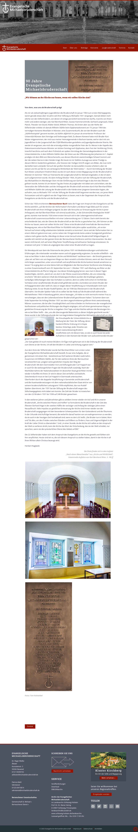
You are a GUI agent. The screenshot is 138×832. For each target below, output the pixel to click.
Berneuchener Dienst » (20, 804)
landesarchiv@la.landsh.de (61, 810)
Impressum (77, 829)
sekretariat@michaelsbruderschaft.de (25, 790)
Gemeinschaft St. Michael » (22, 802)
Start (65, 48)
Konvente (94, 48)
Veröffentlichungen (58, 784)
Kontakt (131, 48)
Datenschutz (88, 829)
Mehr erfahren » (108, 778)
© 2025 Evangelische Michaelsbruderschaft (55, 829)
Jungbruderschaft (109, 48)
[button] (93, 806)
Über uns (73, 48)
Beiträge (84, 48)
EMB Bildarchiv (57, 789)
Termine (122, 48)
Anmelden (98, 829)
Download (55, 787)
